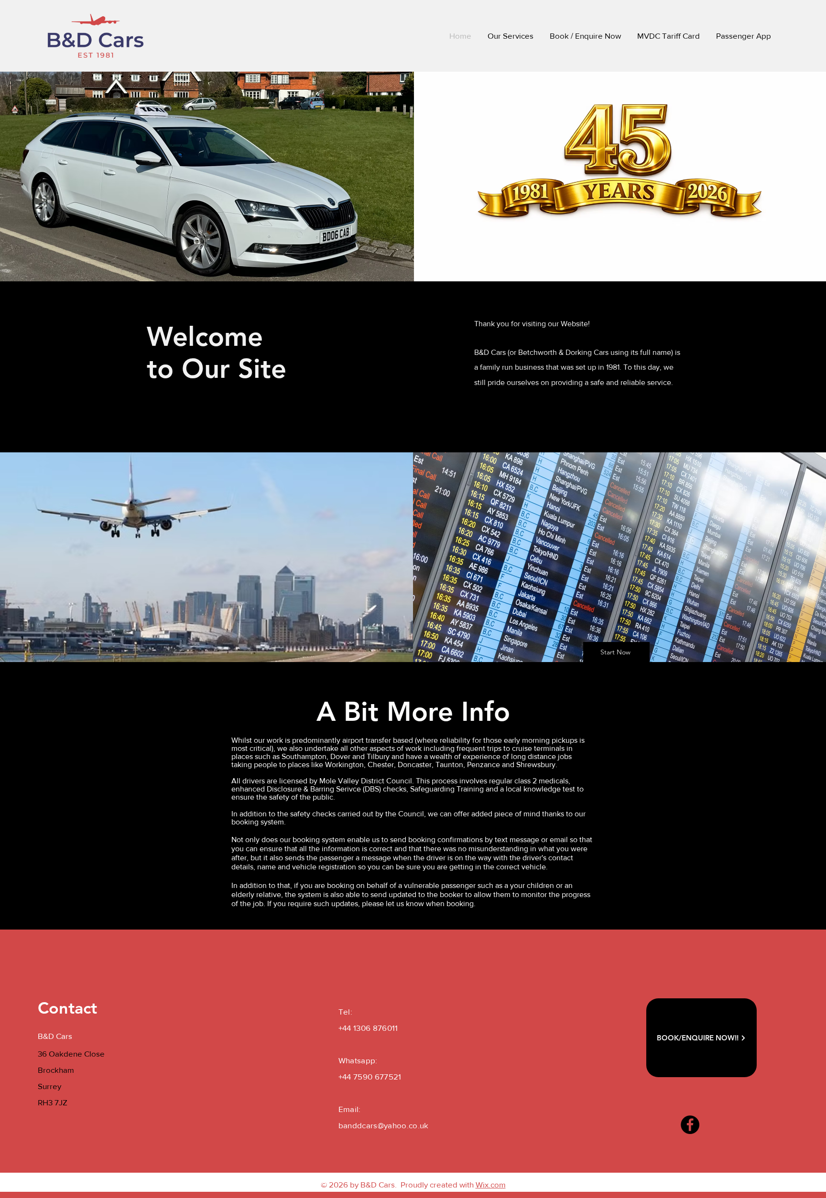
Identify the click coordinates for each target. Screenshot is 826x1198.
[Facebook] (690, 1124)
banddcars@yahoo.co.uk (383, 1125)
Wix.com (491, 1184)
